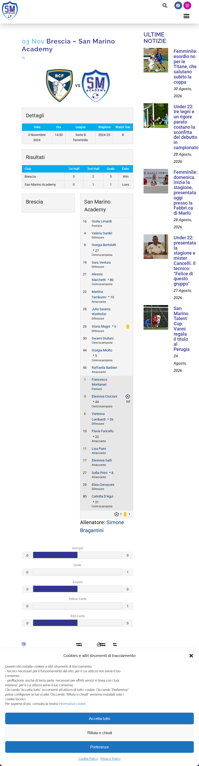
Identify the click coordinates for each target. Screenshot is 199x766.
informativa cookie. (72, 704)
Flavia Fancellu (102, 431)
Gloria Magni (101, 326)
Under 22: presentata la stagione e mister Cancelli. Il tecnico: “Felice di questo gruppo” (185, 260)
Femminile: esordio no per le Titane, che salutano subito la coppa (185, 66)
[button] (191, 655)
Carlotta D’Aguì (102, 496)
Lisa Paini (99, 449)
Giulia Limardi (102, 221)
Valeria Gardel (102, 233)
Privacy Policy (111, 759)
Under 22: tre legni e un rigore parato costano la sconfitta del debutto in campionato (186, 127)
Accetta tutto (99, 718)
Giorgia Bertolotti (104, 245)
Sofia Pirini (99, 473)
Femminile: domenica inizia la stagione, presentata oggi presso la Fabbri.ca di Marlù (185, 192)
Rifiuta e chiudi (99, 733)
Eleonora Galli (102, 460)
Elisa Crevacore (103, 485)
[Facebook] (178, 5)
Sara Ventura (101, 262)
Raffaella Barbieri (104, 368)
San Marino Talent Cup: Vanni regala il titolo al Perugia (182, 329)
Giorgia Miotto (102, 350)
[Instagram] (187, 5)
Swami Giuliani (102, 338)
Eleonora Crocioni (104, 396)
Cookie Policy (88, 759)
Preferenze (99, 747)
